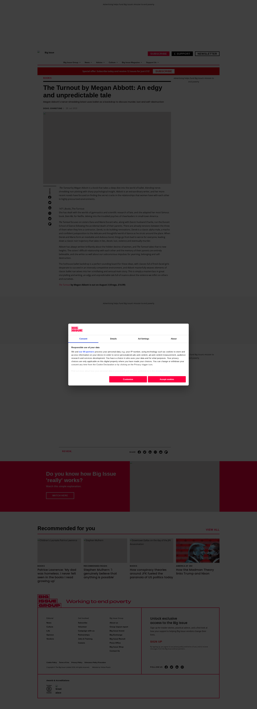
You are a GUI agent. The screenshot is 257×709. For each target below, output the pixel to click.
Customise (128, 379)
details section (162, 371)
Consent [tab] (83, 338)
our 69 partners (86, 351)
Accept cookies (167, 379)
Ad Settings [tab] (143, 338)
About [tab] (174, 338)
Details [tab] (113, 338)
